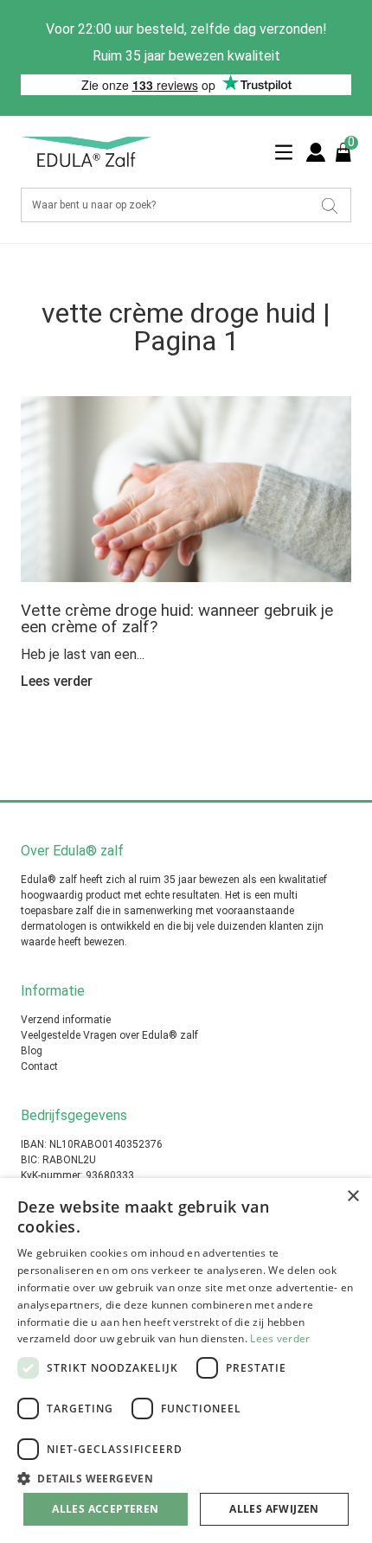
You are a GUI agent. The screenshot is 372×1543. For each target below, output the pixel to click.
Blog (31, 1051)
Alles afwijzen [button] (274, 1508)
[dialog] (186, 1360)
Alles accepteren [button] (105, 1508)
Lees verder (280, 1338)
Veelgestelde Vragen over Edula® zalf (109, 1035)
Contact (39, 1066)
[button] (186, 1477)
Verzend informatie (66, 1020)
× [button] (352, 1196)
